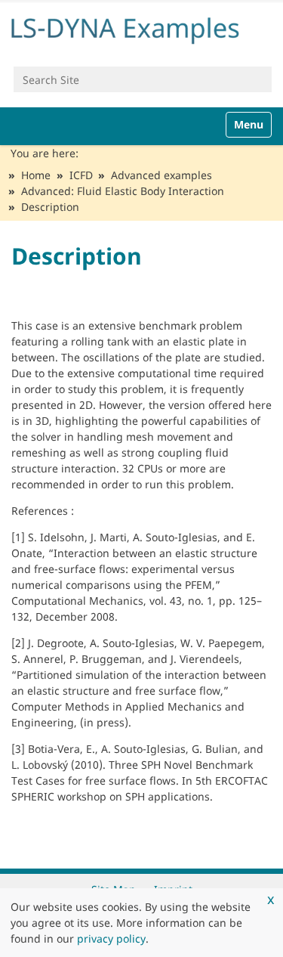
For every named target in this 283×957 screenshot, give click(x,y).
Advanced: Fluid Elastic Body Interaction (122, 191)
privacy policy (111, 938)
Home (36, 175)
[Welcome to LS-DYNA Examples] (141, 28)
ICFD (81, 175)
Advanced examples (161, 175)
